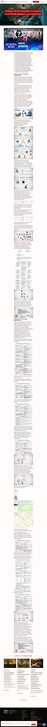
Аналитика (12, 1)
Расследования (18, 1)
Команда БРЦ (33, 712)
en (43, 1)
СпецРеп (23, 719)
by (40, 1)
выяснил (28, 59)
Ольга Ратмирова (28, 21)
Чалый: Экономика (25, 1)
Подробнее (28, 723)
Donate (36, 1)
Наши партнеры (33, 713)
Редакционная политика (34, 716)
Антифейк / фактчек (25, 716)
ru (41, 1)
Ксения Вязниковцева (21, 21)
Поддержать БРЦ (33, 710)
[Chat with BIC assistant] (44, 724)
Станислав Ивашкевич (28, 22)
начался (19, 194)
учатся (22, 227)
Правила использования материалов (36, 719)
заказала (25, 532)
